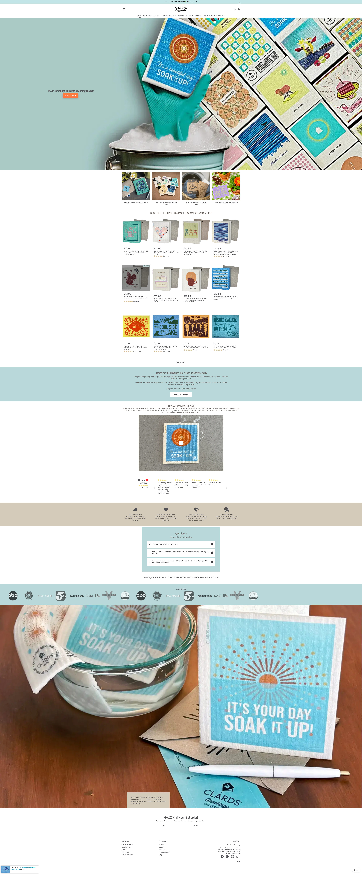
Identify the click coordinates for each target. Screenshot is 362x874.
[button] (235, 9)
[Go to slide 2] (181, 168)
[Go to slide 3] (183, 168)
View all (181, 362)
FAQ (160, 855)
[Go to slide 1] (178, 168)
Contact (162, 844)
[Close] (239, 2)
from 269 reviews (143, 487)
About (124, 850)
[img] (143, 485)
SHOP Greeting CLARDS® (151, 15)
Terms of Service (127, 844)
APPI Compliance (127, 855)
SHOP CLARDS (70, 96)
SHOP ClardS (181, 394)
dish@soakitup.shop (233, 845)
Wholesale (125, 852)
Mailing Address (164, 852)
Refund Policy (126, 847)
